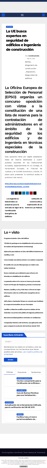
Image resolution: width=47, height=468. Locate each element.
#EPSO (28, 62)
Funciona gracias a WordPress (12, 452)
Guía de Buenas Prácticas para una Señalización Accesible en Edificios (27, 395)
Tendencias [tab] (36, 372)
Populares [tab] (22, 372)
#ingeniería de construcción (31, 67)
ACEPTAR (23, 466)
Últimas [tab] (9, 372)
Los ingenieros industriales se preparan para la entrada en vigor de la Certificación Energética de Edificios (14, 208)
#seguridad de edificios (31, 76)
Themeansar (41, 452)
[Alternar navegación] (22, 14)
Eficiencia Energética (24, 378)
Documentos (21, 390)
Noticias (9, 26)
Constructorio (33, 56)
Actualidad (9, 402)
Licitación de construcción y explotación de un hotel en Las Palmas (33, 203)
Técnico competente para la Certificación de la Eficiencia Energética (29, 383)
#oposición (30, 72)
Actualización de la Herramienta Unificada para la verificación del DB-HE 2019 (23, 406)
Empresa (20, 414)
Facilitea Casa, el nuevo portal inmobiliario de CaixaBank (27, 419)
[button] (40, 15)
